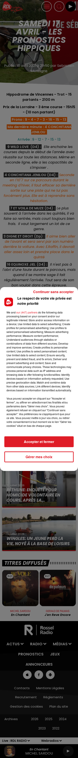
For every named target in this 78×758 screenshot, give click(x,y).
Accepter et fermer (39, 441)
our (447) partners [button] (26, 312)
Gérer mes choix (39, 456)
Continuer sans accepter (53, 291)
